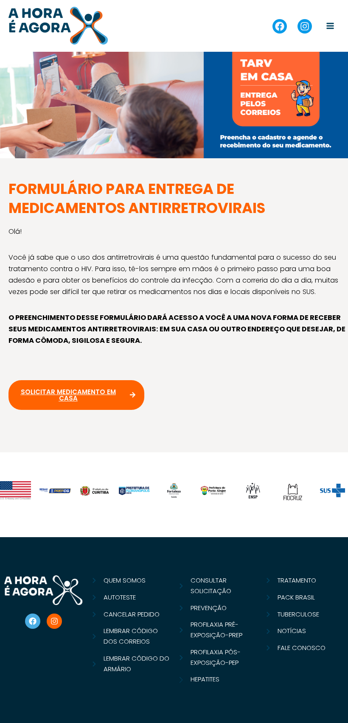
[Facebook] (279, 26)
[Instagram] (304, 26)
